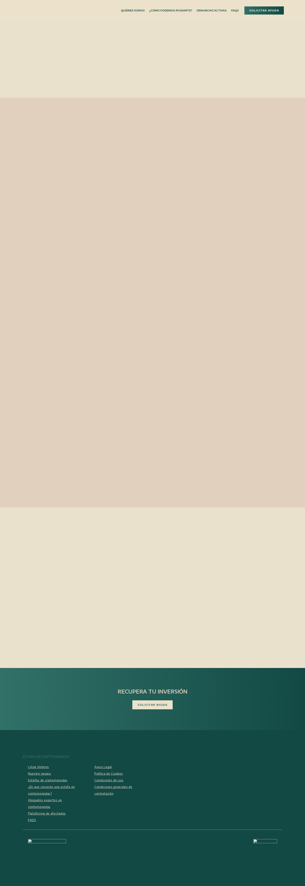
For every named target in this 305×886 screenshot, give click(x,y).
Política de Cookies (108, 773)
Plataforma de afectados (47, 813)
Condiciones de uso (108, 780)
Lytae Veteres (38, 767)
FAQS (32, 820)
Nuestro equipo (39, 773)
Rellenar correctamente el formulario (199, 353)
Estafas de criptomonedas (47, 780)
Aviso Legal (103, 767)
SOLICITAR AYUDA (264, 10)
